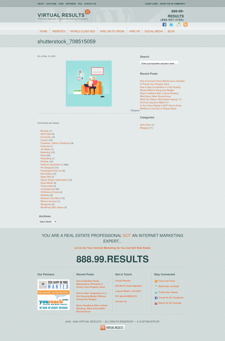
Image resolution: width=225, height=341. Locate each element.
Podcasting (46, 158)
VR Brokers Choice (50, 192)
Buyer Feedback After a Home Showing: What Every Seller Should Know (159, 95)
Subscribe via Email (168, 286)
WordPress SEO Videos (52, 207)
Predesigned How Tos (51, 170)
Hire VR (134, 31)
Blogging (144, 127)
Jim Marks (46, 149)
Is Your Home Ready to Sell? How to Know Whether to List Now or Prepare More (160, 107)
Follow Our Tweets (168, 292)
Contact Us (90, 3)
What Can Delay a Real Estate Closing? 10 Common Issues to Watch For (161, 101)
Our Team (51, 3)
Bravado (45, 130)
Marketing (45, 152)
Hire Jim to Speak (112, 31)
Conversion (46, 136)
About (41, 3)
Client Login (151, 3)
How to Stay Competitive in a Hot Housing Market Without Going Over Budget (160, 89)
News (43, 155)
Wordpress (46, 204)
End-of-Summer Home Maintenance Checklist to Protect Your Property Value (162, 82)
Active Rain (145, 124)
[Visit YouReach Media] (54, 309)
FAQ (80, 3)
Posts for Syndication (51, 164)
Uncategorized (48, 188)
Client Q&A (46, 133)
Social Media (154, 31)
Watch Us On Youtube (170, 302)
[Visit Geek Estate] (54, 293)
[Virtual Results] (112, 329)
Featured (45, 146)
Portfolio (45, 161)
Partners (71, 3)
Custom (44, 140)
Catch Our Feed (166, 280)
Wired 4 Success (49, 201)
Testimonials (47, 185)
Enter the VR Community (172, 3)
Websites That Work (50, 198)
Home (43, 31)
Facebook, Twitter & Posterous (55, 143)
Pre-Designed (47, 167)
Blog (171, 31)
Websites (59, 31)
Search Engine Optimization (54, 179)
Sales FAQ (46, 176)
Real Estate (46, 173)
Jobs (61, 3)
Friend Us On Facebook (170, 297)
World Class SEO (82, 31)
